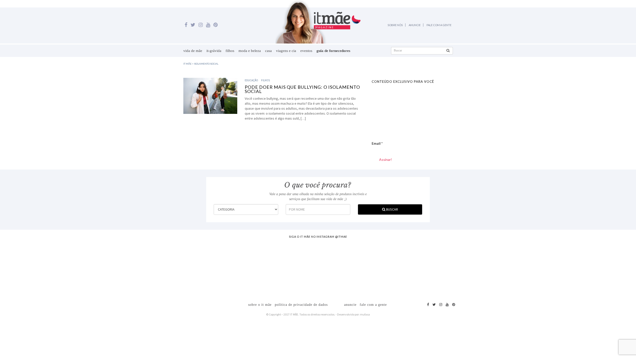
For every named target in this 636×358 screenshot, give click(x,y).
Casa (268, 51)
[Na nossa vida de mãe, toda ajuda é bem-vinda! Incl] (199, 267)
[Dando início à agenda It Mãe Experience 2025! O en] (515, 267)
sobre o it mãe (260, 305)
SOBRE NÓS (395, 25)
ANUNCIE (415, 25)
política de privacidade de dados (301, 305)
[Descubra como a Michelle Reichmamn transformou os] (357, 267)
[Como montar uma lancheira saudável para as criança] (121, 267)
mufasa (365, 314)
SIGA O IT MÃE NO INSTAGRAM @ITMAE (318, 236)
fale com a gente (373, 305)
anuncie (350, 305)
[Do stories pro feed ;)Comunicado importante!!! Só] (42, 267)
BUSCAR (391, 209)
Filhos (230, 51)
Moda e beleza (249, 51)
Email (377, 143)
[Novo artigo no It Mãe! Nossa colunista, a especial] (278, 267)
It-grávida (213, 51)
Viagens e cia (286, 51)
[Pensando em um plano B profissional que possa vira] (436, 267)
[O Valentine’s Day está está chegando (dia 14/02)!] (594, 267)
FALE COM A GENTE (439, 25)
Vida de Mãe (192, 51)
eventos (306, 51)
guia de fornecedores (333, 51)
